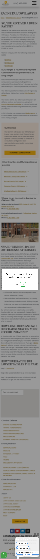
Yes (23, 284)
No (17, 284)
